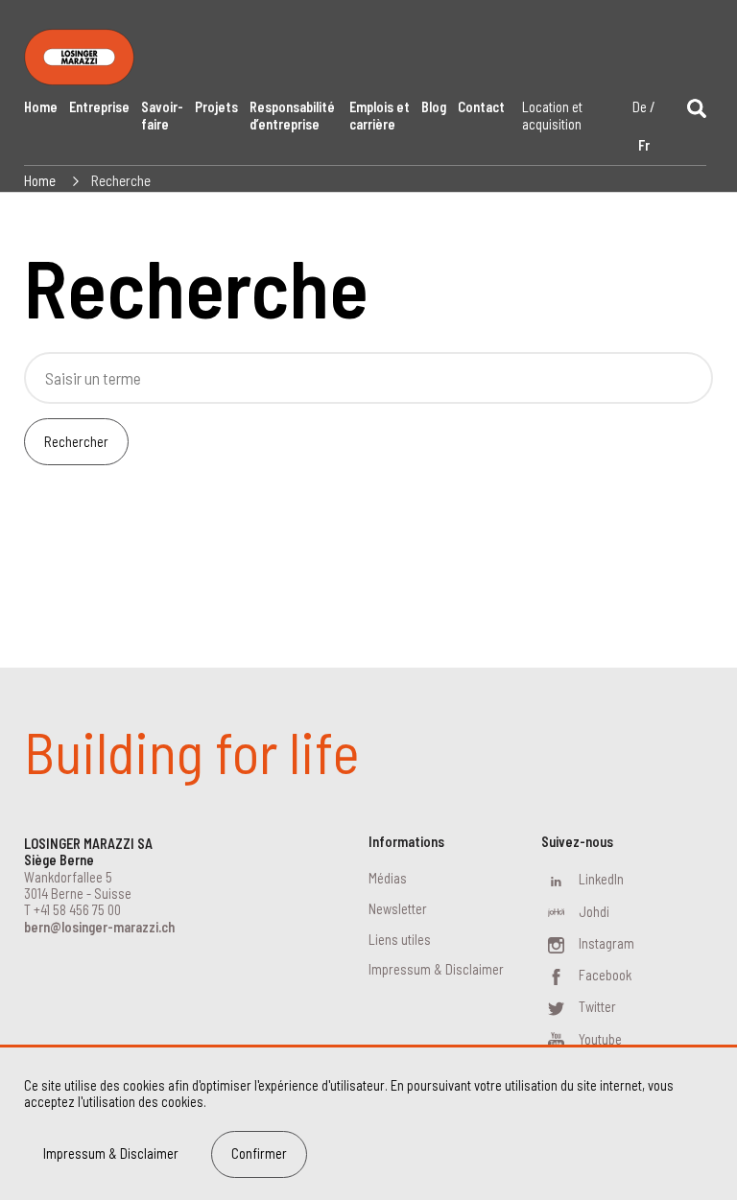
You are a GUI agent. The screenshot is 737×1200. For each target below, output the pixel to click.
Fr (644, 145)
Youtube (600, 1039)
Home (41, 107)
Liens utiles (399, 939)
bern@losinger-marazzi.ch (99, 927)
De (639, 107)
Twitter (597, 1007)
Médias (387, 878)
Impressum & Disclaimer (436, 969)
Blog (433, 107)
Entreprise (99, 107)
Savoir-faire (162, 115)
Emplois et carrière (379, 115)
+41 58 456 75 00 (77, 910)
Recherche (121, 180)
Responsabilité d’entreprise (292, 115)
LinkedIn (601, 879)
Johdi (594, 912)
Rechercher (76, 442)
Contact (481, 107)
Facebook (605, 975)
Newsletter (397, 909)
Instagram (606, 943)
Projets (216, 107)
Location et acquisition (552, 115)
